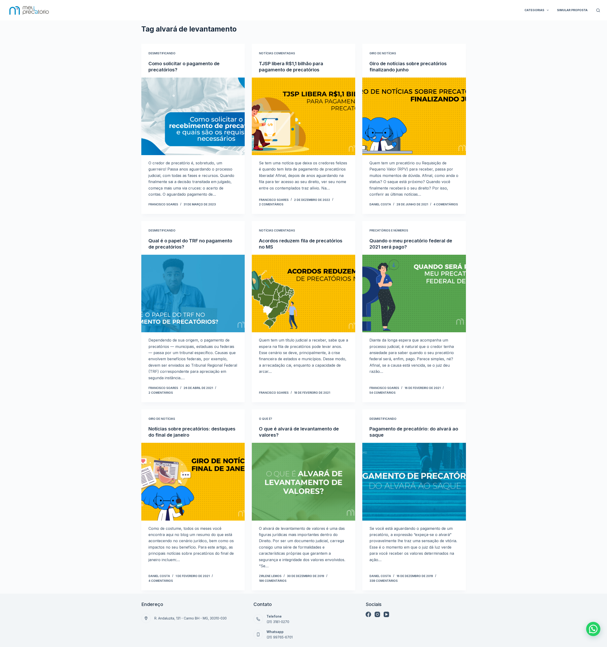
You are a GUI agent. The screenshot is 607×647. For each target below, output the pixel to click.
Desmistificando (161, 53)
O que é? (265, 419)
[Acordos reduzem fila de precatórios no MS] (303, 293)
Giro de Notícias (382, 53)
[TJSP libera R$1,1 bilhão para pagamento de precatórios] (303, 116)
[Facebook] (368, 614)
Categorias (534, 10)
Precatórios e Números (388, 230)
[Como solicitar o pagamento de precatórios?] (193, 116)
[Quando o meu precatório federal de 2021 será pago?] (414, 293)
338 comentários (383, 580)
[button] (593, 629)
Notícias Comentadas (277, 53)
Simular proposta (572, 10)
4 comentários (445, 204)
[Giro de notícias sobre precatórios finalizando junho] (414, 116)
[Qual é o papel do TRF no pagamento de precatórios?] (193, 293)
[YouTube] (386, 614)
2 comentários (271, 204)
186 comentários (272, 580)
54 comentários (382, 392)
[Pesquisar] (598, 10)
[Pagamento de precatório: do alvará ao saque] (414, 481)
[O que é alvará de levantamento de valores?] (303, 481)
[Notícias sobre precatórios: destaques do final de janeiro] (193, 481)
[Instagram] (377, 614)
